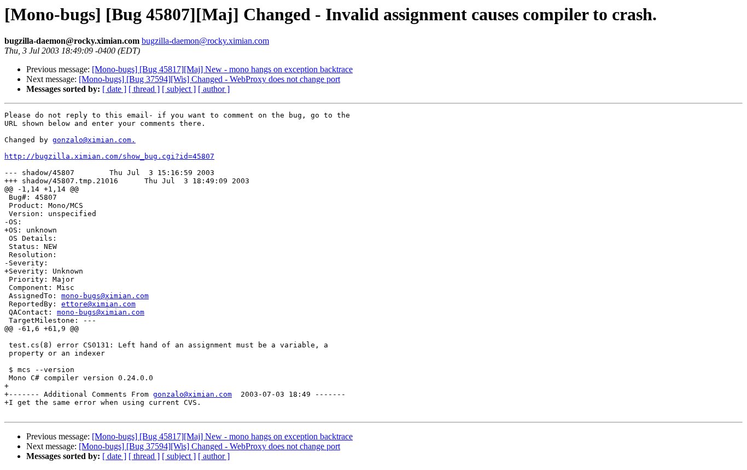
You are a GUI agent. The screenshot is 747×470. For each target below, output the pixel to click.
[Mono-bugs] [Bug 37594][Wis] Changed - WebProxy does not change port (209, 79)
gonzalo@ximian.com (192, 394)
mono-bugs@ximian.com (105, 296)
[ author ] (214, 89)
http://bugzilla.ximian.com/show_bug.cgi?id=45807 (109, 156)
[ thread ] (144, 89)
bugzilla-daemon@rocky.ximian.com (205, 40)
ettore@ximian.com (98, 304)
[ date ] (114, 89)
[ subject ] (179, 89)
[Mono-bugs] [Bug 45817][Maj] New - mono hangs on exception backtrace (222, 69)
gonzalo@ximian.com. (94, 140)
